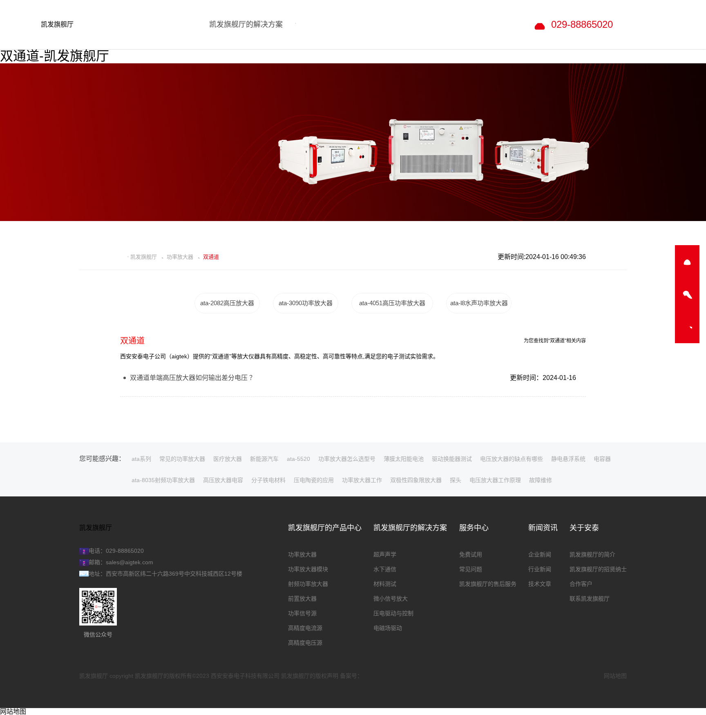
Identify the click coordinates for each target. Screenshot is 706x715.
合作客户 (581, 584)
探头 (455, 480)
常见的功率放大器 (182, 459)
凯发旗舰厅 (57, 24)
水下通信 (384, 569)
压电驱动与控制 (393, 613)
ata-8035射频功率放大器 (163, 480)
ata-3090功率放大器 (306, 302)
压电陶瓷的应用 (314, 480)
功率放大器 (180, 257)
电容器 (602, 459)
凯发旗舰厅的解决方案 (410, 528)
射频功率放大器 (308, 584)
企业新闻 (539, 554)
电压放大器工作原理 (495, 480)
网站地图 (615, 676)
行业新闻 (539, 569)
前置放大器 (302, 598)
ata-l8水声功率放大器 (479, 302)
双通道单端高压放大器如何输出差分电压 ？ (193, 377)
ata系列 (141, 459)
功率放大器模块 (308, 569)
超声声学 (384, 554)
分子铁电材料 (268, 480)
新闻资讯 (543, 528)
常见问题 (470, 569)
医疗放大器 (227, 459)
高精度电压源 (305, 642)
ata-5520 (298, 459)
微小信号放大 (390, 598)
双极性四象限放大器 (416, 480)
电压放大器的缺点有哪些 (511, 459)
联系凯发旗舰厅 (590, 598)
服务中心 (474, 528)
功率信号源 (302, 613)
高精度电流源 (305, 628)
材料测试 (384, 584)
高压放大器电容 (223, 480)
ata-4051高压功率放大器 (392, 302)
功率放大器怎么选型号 (346, 459)
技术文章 (539, 584)
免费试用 (470, 554)
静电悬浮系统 (568, 459)
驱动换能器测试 (452, 459)
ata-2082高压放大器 (227, 302)
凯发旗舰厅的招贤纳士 (598, 569)
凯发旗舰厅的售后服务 (487, 584)
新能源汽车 (264, 459)
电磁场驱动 (387, 628)
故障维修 (540, 480)
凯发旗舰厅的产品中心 (325, 528)
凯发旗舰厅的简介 (592, 554)
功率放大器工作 (362, 480)
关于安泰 (584, 528)
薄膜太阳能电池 (404, 459)
